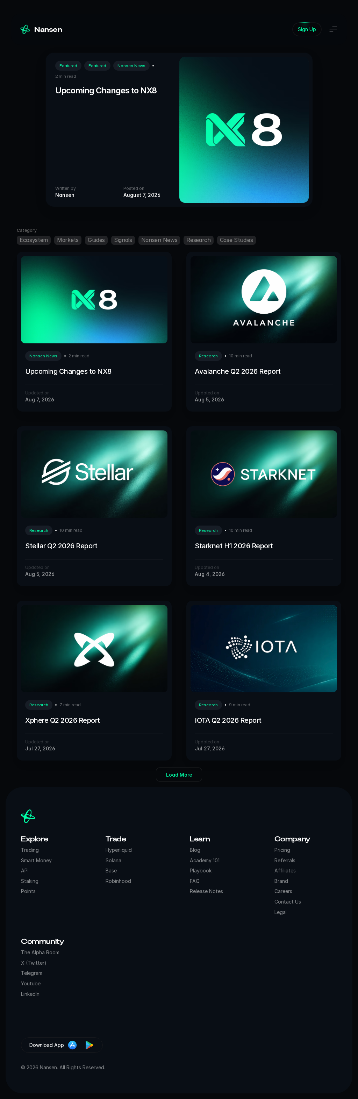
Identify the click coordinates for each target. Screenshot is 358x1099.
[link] (307, 29)
